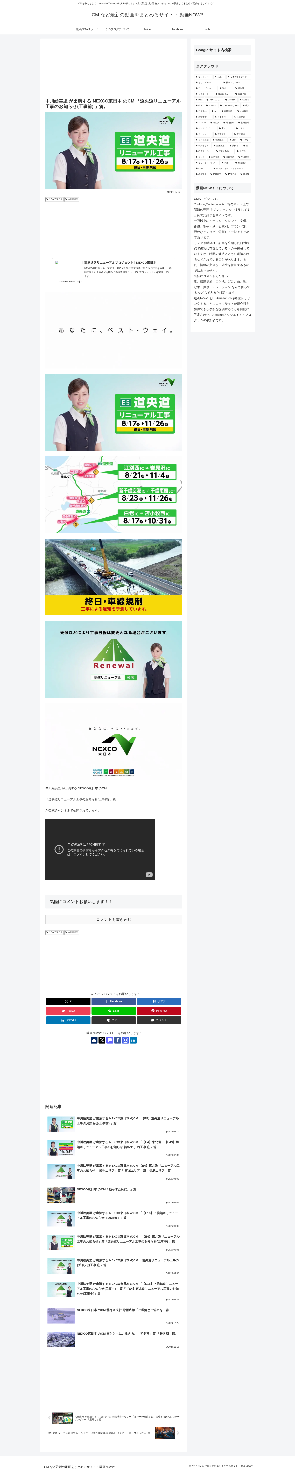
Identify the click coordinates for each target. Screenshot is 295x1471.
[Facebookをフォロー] (117, 1040)
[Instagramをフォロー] (125, 1040)
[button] (114, 1020)
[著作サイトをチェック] (94, 1040)
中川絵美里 (73, 199)
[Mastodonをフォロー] (109, 1040)
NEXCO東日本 (55, 199)
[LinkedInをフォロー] (133, 1040)
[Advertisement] (113, 69)
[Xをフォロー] (102, 1040)
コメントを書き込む (113, 919)
